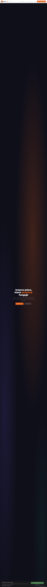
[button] (16, 585)
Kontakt (35, 1)
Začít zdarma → (19, 303)
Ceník (26, 1)
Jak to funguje (22, 1)
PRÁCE (5, 1)
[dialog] (23, 584)
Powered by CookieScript (42, 586)
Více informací (11, 584)
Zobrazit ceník (27, 303)
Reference (30, 1)
